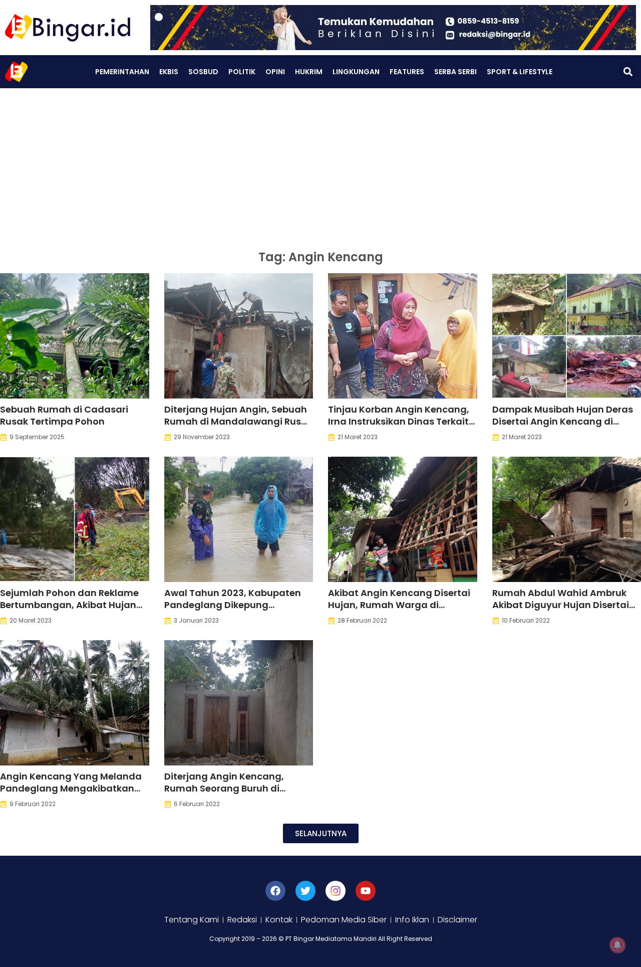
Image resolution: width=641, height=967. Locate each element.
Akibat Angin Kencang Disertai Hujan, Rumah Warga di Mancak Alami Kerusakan (399, 605)
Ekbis (168, 72)
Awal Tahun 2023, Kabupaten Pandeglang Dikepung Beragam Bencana (232, 605)
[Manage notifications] (617, 945)
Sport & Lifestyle (519, 72)
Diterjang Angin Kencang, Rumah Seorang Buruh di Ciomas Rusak (224, 788)
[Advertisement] (320, 163)
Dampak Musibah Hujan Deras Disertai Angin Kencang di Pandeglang (562, 421)
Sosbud (203, 72)
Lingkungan (356, 72)
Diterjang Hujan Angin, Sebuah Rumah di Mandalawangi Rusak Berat (238, 421)
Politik (241, 72)
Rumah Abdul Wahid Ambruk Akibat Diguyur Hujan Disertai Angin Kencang (560, 605)
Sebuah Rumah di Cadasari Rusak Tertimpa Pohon (64, 415)
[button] (627, 72)
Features (407, 72)
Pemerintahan (122, 72)
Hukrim (309, 72)
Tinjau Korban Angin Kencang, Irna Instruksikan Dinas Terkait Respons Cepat (398, 421)
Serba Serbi (455, 72)
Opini (275, 72)
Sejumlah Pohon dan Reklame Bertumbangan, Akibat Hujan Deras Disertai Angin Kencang (69, 605)
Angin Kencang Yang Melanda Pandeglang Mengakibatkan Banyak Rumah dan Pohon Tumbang (71, 794)
